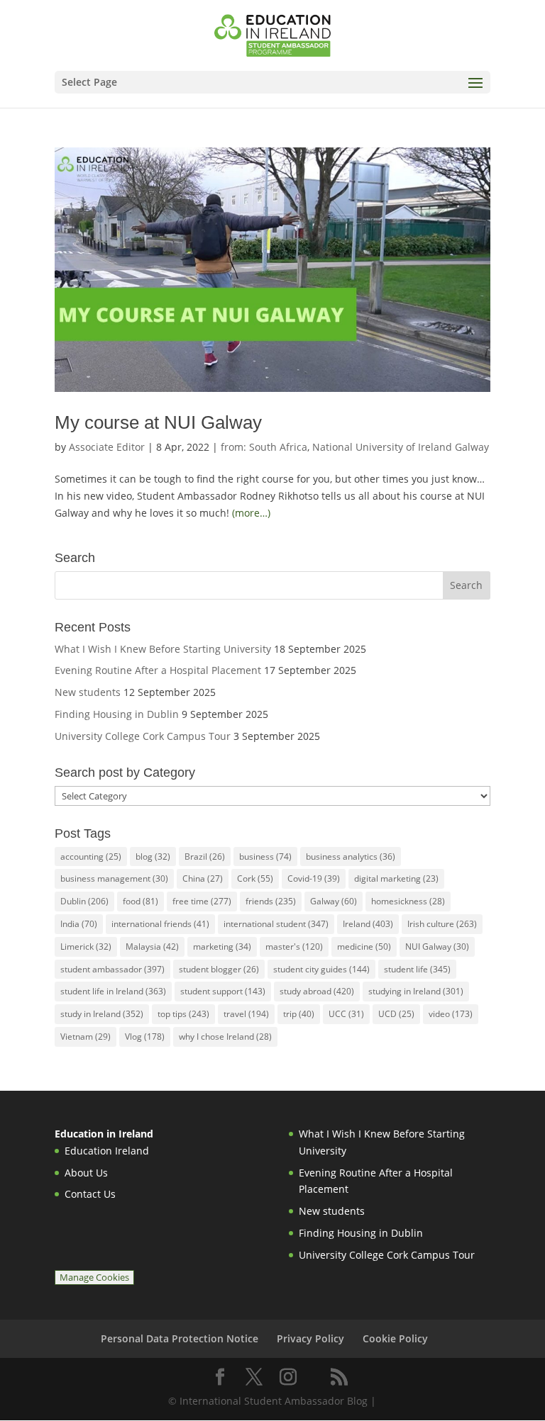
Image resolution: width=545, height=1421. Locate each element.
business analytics (350, 856)
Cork (255, 878)
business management (114, 878)
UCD (396, 1014)
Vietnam (85, 1036)
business (265, 856)
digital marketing (396, 878)
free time (201, 901)
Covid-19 (313, 878)
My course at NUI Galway (158, 422)
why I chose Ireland (225, 1036)
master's (294, 946)
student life (417, 969)
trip (298, 1014)
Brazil (205, 856)
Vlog (145, 1036)
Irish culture (442, 924)
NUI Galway (437, 946)
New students (88, 692)
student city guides (321, 969)
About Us (86, 1172)
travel (246, 1014)
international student (276, 924)
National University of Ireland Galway (400, 447)
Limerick (85, 946)
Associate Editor (107, 447)
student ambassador (112, 969)
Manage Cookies (94, 1277)
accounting (90, 856)
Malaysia (152, 946)
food (140, 901)
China (202, 878)
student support (222, 991)
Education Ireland (107, 1150)
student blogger (219, 969)
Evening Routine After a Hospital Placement (158, 670)
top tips (183, 1014)
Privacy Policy (310, 1338)
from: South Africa (264, 447)
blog (153, 856)
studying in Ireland (415, 991)
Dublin (84, 901)
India (78, 924)
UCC (346, 1014)
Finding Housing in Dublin (117, 714)
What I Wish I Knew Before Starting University (163, 649)
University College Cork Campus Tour (143, 736)
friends (271, 901)
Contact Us (90, 1194)
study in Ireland (101, 1014)
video (451, 1014)
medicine (364, 946)
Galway (333, 901)
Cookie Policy (395, 1338)
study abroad (317, 991)
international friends (160, 924)
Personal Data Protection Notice (179, 1338)
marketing (222, 946)
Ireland (368, 924)
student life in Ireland (113, 991)
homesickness (408, 901)
